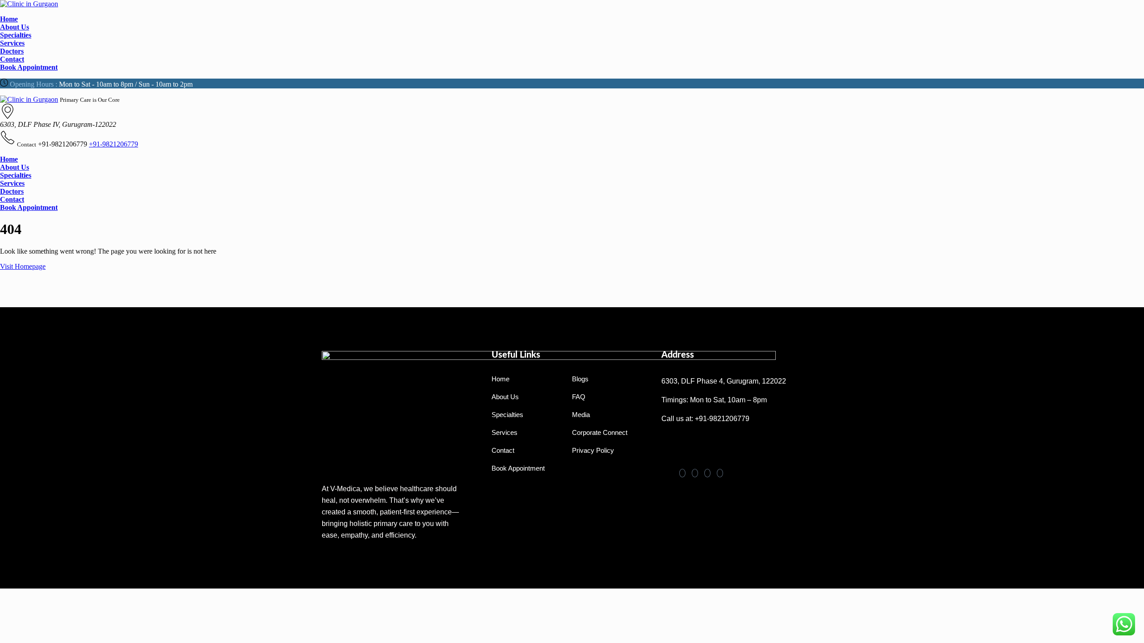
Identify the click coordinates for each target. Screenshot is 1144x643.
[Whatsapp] (672, 443)
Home (9, 19)
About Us (14, 27)
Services (12, 43)
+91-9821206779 (113, 144)
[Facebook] (682, 473)
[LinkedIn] (695, 473)
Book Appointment (29, 67)
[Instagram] (720, 473)
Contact (12, 59)
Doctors (12, 51)
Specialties (15, 35)
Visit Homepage (23, 266)
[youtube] (707, 473)
